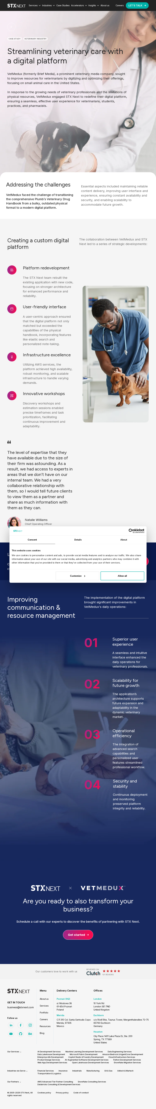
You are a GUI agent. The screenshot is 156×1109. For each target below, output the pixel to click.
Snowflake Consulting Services (92, 1082)
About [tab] (123, 539)
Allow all (122, 575)
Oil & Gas (108, 1071)
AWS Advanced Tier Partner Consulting (55, 1082)
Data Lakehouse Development (51, 1054)
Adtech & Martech (125, 1071)
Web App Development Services (52, 1062)
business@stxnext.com (20, 1007)
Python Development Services (127, 1060)
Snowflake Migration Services (127, 1062)
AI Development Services (49, 1051)
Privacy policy (62, 1093)
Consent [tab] (32, 539)
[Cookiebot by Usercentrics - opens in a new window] (131, 531)
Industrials (77, 1071)
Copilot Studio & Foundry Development (86, 1057)
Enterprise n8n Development (50, 1057)
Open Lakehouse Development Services (90, 1062)
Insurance (63, 1071)
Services (44, 1005)
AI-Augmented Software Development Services (86, 1060)
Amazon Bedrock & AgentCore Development (122, 1054)
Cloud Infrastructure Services (121, 1057)
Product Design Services (48, 1060)
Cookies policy (44, 1093)
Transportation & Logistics (49, 1073)
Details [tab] (78, 539)
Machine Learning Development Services (84, 1051)
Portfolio (44, 1012)
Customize (76, 575)
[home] (16, 5)
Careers (44, 1019)
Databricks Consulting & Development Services (58, 1084)
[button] (34, 5)
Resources (45, 1026)
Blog (42, 1033)
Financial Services (45, 1071)
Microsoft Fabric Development (84, 1054)
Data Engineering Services (120, 1051)
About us (44, 999)
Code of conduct (81, 1093)
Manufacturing (93, 1071)
